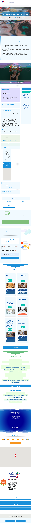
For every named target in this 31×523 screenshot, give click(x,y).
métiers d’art (14, 198)
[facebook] (12, 427)
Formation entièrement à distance (22, 395)
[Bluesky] (12, 233)
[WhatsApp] (17, 233)
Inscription (10, 258)
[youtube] (18, 427)
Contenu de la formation (26, 102)
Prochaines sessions (25, 108)
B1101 (8, 206)
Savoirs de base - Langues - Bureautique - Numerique (11, 380)
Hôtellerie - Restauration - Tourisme (15, 371)
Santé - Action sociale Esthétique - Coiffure (15, 378)
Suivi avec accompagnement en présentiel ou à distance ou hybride (15, 399)
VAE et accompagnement (15, 382)
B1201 (10, 206)
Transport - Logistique (24, 380)
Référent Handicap (25, 110)
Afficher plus (15, 347)
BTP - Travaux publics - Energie (24, 361)
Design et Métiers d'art (8, 369)
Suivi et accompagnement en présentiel (15, 401)
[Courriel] (19, 233)
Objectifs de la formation (26, 95)
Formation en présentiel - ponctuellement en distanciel (15, 393)
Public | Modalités (27, 97)
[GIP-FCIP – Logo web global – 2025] (8, 1)
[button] (15, 455)
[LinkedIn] (16, 233)
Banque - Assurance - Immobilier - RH (15, 359)
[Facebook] (11, 233)
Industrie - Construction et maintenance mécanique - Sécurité (15, 373)
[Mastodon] (14, 233)
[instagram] (14, 427)
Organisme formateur (25, 113)
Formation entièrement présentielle (9, 395)
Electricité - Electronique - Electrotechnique (20, 369)
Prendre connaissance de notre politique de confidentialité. (10, 251)
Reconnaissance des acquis (26, 99)
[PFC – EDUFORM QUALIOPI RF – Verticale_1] (14, 472)
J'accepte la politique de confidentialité (9, 254)
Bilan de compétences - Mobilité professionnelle (9, 361)
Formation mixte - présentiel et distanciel (15, 397)
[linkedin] (16, 427)
